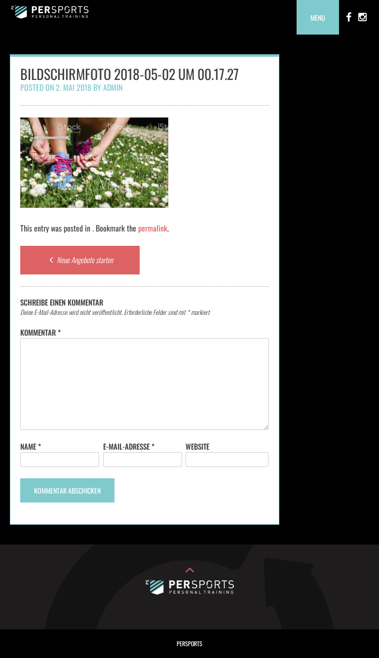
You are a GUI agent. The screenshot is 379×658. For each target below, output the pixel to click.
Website (197, 446)
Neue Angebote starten (84, 259)
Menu (317, 17)
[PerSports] (50, 15)
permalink (152, 228)
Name (30, 446)
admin (112, 87)
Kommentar (40, 332)
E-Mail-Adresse (128, 446)
